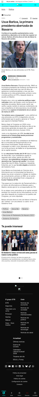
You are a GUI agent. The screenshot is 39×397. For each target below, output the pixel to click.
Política (5, 209)
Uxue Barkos (7, 212)
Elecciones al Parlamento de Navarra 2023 (18, 215)
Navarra (25, 209)
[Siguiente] (34, 1)
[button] (37, 240)
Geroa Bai (15, 209)
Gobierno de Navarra (10, 218)
